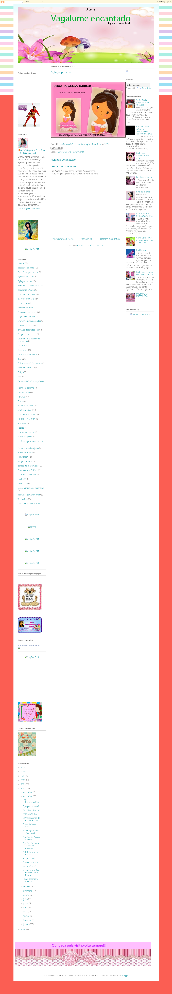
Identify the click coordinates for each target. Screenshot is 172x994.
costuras (22, 345)
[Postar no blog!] (54, 148)
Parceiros (22, 423)
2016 (23, 776)
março (26, 916)
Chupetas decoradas (27, 334)
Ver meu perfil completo (29, 208)
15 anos (21, 263)
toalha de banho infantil (29, 494)
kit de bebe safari (26, 405)
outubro (27, 886)
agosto (26, 895)
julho (25, 899)
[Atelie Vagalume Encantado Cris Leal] (19, 648)
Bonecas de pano (25, 307)
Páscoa (21, 428)
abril (25, 911)
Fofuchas (22, 397)
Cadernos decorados (27, 312)
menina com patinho (27, 414)
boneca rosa (23, 303)
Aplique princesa (30, 862)
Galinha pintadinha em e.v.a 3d (31, 832)
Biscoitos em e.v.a (31, 810)
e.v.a (69, 152)
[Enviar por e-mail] (51, 148)
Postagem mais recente (63, 239)
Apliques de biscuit (26, 276)
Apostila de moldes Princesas (31, 838)
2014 (23, 784)
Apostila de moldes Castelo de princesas (31, 846)
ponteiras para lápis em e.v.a (31, 441)
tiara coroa (23, 483)
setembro (28, 891)
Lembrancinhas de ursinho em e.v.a (31, 819)
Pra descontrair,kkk (31, 801)
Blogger (125, 975)
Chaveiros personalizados (29, 321)
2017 (23, 771)
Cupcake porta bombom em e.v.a (144, 215)
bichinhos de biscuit (27, 294)
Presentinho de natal (29, 825)
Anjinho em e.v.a (30, 814)
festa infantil (78, 152)
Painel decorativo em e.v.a (30, 880)
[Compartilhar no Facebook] (59, 148)
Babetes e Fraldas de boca (30, 285)
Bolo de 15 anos (143, 191)
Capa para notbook (26, 316)
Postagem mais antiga (109, 239)
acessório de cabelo (26, 267)
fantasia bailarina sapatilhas (31, 381)
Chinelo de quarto (26, 325)
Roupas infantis (25, 461)
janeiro (26, 924)
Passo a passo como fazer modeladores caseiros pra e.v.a (144, 130)
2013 (23, 788)
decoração (62, 152)
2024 (23, 767)
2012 (23, 929)
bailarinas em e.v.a (26, 290)
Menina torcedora (31, 866)
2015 (23, 780)
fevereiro (27, 920)
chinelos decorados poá (28, 330)
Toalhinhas (23, 499)
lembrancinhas (24, 410)
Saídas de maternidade (28, 466)
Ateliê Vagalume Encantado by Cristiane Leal (32, 152)
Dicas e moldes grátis (28, 354)
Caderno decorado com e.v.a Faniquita (144, 273)
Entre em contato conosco (30, 363)
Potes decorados (25, 452)
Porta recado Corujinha (28, 448)
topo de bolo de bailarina (29, 503)
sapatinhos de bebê (27, 474)
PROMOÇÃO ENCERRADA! (142, 295)
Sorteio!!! (22, 479)
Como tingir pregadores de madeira (142, 102)
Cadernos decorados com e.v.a (143, 156)
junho (26, 903)
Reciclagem (23, 457)
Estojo (21, 372)
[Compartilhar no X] (56, 148)
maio (26, 907)
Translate (146, 88)
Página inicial (86, 239)
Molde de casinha (144, 250)
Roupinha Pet (29, 858)
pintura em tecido (26, 432)
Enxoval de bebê (25, 367)
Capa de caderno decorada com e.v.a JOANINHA (144, 240)
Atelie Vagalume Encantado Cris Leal (29, 645)
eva (19, 376)
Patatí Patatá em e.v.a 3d (31, 853)
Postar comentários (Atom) (90, 245)
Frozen (21, 401)
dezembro (28, 792)
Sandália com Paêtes (27, 470)
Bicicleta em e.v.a (144, 177)
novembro (28, 796)
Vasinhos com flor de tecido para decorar (31, 873)
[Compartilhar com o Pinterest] (61, 148)
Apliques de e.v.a (25, 281)
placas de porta (25, 436)
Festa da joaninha (26, 388)
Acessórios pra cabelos (28, 272)
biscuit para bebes (26, 298)
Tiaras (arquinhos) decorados (31, 488)
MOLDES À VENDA (26, 419)
